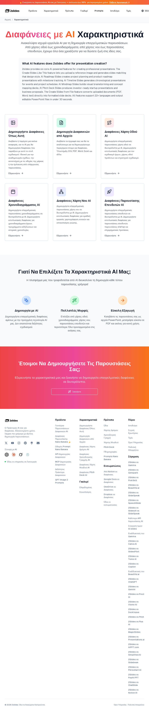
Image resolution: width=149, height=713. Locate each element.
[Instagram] (18, 443)
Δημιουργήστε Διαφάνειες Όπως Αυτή (87, 428)
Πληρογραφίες (110, 452)
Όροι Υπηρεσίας (135, 442)
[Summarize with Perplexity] (28, 455)
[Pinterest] (25, 443)
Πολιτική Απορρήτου (136, 705)
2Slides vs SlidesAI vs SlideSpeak (134, 511)
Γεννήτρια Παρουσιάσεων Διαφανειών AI (62, 428)
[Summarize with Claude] (14, 455)
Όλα (106, 425)
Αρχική (8, 19)
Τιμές (128, 11)
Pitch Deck (109, 447)
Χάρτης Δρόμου (111, 430)
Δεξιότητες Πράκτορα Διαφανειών (60, 472)
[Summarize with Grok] (21, 455)
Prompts (99, 11)
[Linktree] (31, 443)
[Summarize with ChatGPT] (7, 455)
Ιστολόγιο (114, 11)
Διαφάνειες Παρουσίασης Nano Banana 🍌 (63, 439)
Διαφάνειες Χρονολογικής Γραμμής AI (85, 457)
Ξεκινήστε (76, 391)
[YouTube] (12, 443)
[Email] (38, 443)
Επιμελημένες (85, 487)
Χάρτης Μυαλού (111, 442)
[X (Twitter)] (6, 443)
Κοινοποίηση (85, 492)
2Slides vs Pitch (136, 617)
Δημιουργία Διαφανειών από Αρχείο (86, 439)
